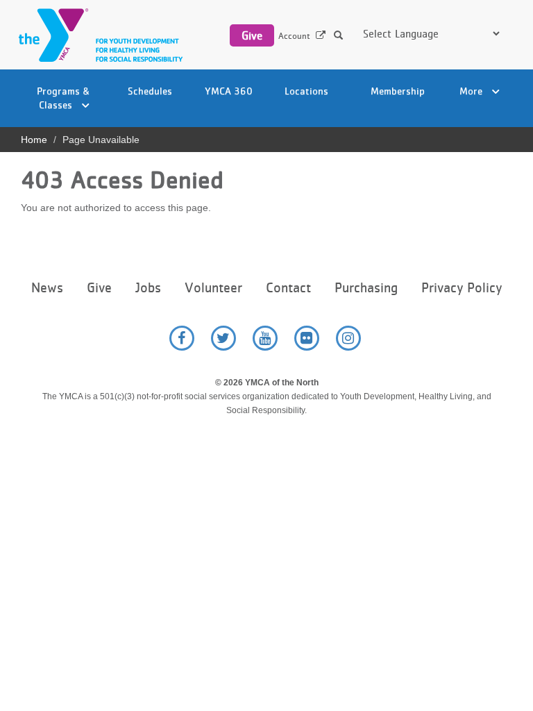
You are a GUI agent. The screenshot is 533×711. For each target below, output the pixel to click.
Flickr (306, 338)
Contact (288, 288)
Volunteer (213, 288)
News (47, 288)
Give (252, 35)
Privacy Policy (461, 288)
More (472, 91)
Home (34, 139)
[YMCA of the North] (97, 35)
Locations (306, 91)
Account (294, 36)
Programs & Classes (63, 97)
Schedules (150, 91)
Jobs (148, 288)
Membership (398, 91)
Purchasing (366, 288)
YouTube (265, 338)
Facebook (181, 338)
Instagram (348, 338)
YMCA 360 (229, 91)
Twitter (223, 338)
